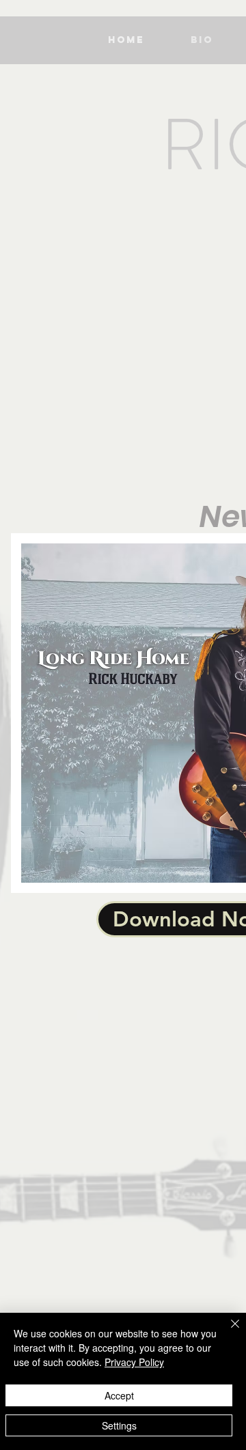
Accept (119, 1395)
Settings (119, 1425)
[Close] (226, 1332)
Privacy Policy (134, 1362)
